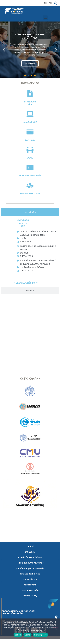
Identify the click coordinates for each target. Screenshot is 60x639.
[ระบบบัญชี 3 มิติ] (30, 114)
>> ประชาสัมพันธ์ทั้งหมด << (25, 282)
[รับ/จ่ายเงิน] (30, 131)
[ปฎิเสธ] (55, 628)
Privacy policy (40, 635)
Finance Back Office (30, 193)
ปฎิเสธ (27, 635)
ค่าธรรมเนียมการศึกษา (30, 103)
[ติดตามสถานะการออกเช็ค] (30, 167)
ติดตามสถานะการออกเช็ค (30, 175)
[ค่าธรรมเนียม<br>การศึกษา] (30, 93)
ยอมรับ (18, 635)
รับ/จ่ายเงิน (30, 140)
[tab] (30, 212)
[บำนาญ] (30, 149)
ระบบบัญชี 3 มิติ (30, 122)
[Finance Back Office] (30, 185)
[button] (45, 17)
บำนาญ (30, 157)
